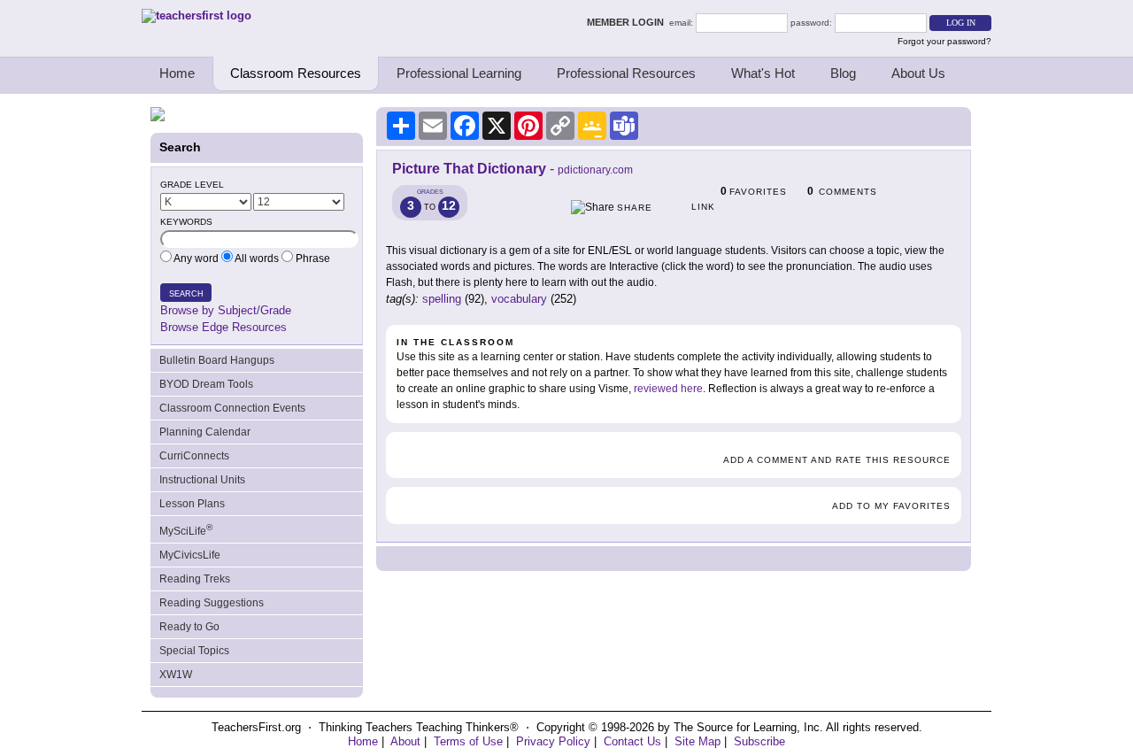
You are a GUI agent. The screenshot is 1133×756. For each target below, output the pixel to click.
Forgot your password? (944, 41)
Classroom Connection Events (232, 408)
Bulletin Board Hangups (216, 360)
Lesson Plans (192, 504)
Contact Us (632, 741)
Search (186, 293)
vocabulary (519, 298)
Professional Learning (459, 73)
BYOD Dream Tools (206, 384)
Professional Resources (626, 73)
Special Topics (194, 650)
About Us (918, 73)
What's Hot (763, 73)
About (405, 741)
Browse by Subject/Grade (225, 310)
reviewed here (668, 388)
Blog (843, 73)
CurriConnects (194, 456)
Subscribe (759, 741)
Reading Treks (194, 579)
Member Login (628, 22)
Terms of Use (468, 741)
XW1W (175, 674)
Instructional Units (202, 480)
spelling (441, 298)
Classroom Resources (295, 73)
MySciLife (185, 529)
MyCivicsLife (189, 555)
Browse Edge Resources (223, 327)
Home (177, 73)
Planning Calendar (204, 432)
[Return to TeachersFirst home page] (196, 15)
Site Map (697, 741)
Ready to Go (189, 627)
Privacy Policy (553, 741)
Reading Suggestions (211, 603)
